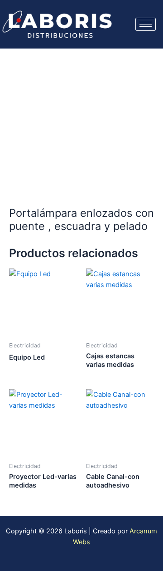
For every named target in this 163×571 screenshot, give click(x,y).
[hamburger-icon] (145, 24)
